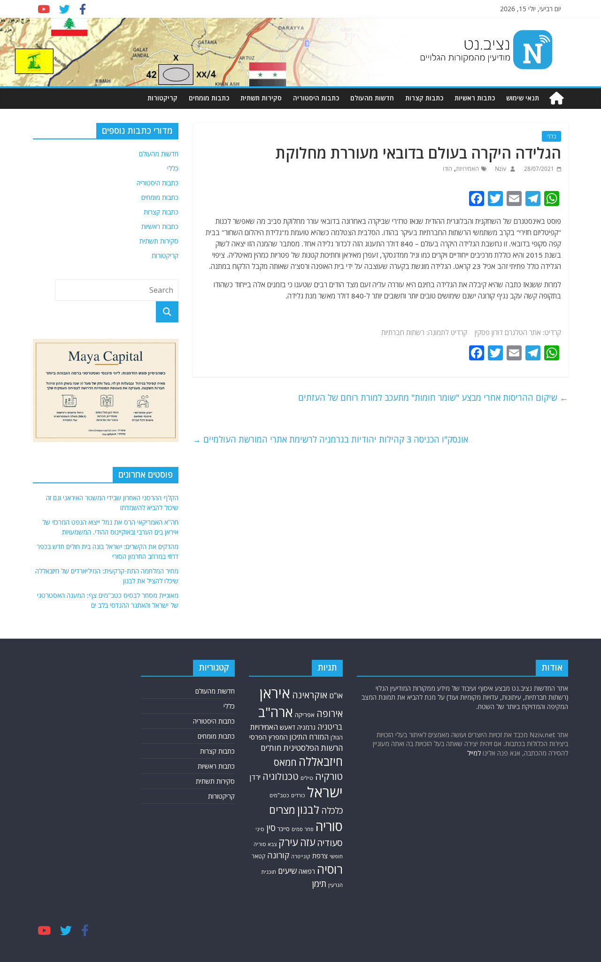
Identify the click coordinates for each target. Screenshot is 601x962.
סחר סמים (303, 829)
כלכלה (332, 810)
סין (271, 827)
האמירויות (467, 169)
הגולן (337, 737)
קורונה (278, 855)
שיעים (287, 870)
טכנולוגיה (280, 776)
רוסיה (330, 869)
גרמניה (306, 727)
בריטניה (330, 726)
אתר (535, 332)
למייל (474, 752)
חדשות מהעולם (372, 97)
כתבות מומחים (209, 97)
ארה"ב (275, 712)
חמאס (285, 762)
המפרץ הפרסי (268, 736)
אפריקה (305, 714)
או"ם (336, 695)
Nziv (499, 169)
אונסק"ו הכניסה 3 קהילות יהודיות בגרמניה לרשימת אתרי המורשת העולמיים (330, 439)
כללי (551, 136)
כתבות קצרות (424, 97)
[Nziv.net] (556, 98)
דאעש (287, 727)
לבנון (308, 809)
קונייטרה (300, 856)
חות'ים (271, 747)
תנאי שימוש (522, 97)
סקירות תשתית (261, 97)
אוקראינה (309, 694)
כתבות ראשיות (475, 97)
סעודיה (330, 843)
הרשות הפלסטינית (313, 747)
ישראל (325, 792)
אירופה (329, 713)
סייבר (283, 829)
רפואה (307, 871)
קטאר (258, 856)
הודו (447, 169)
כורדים (298, 795)
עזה (307, 842)
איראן (275, 693)
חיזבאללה (321, 761)
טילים (306, 777)
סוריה (329, 826)
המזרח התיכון (309, 737)
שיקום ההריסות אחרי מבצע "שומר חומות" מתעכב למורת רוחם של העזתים (433, 397)
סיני (259, 828)
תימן (319, 883)
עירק (288, 842)
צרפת (320, 855)
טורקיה (329, 776)
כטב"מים (279, 795)
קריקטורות (162, 97)
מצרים (282, 810)
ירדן (255, 777)
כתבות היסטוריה (316, 97)
